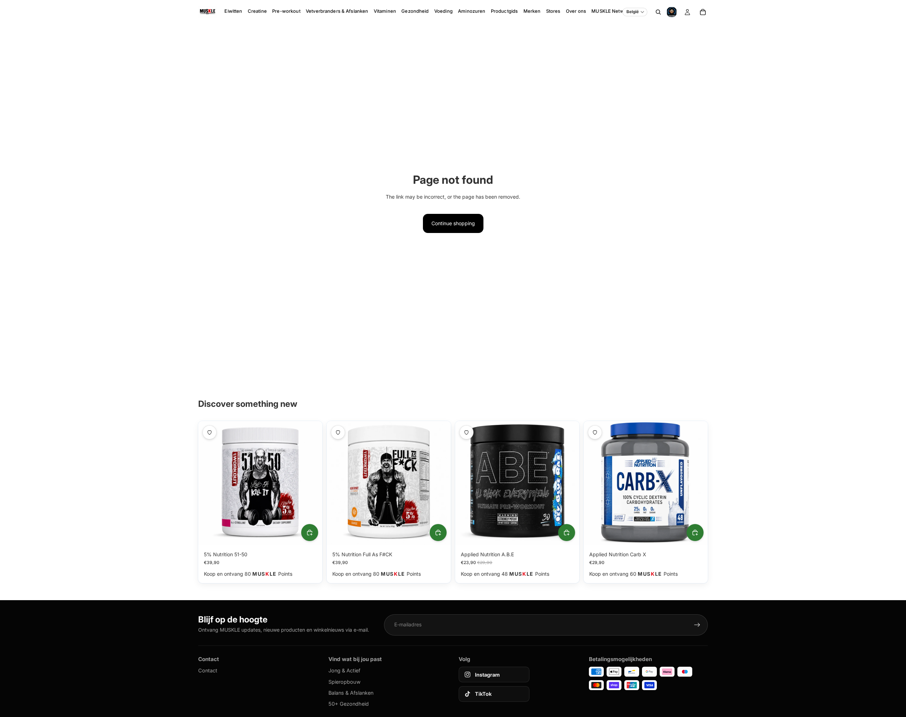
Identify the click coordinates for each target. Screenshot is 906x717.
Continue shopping (453, 223)
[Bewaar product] (209, 432)
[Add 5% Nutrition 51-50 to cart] (309, 532)
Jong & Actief (344, 670)
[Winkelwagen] (703, 12)
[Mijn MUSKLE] (687, 12)
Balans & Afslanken (350, 693)
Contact (207, 670)
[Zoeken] (658, 12)
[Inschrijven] (697, 625)
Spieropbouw (344, 682)
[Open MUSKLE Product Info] (672, 12)
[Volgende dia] (311, 483)
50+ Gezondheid (348, 704)
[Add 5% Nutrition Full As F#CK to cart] (438, 532)
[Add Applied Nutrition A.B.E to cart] (566, 532)
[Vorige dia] (208, 483)
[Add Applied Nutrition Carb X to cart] (695, 532)
